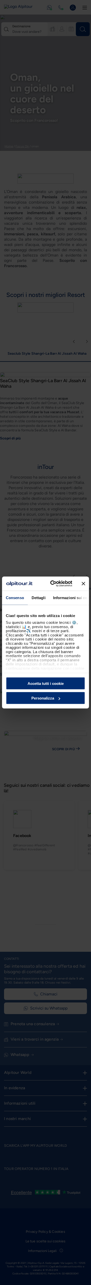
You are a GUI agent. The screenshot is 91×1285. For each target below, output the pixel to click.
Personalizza (42, 698)
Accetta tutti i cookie (46, 683)
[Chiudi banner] (83, 583)
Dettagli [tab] (39, 597)
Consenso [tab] (15, 597)
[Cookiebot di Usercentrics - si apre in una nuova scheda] (53, 583)
